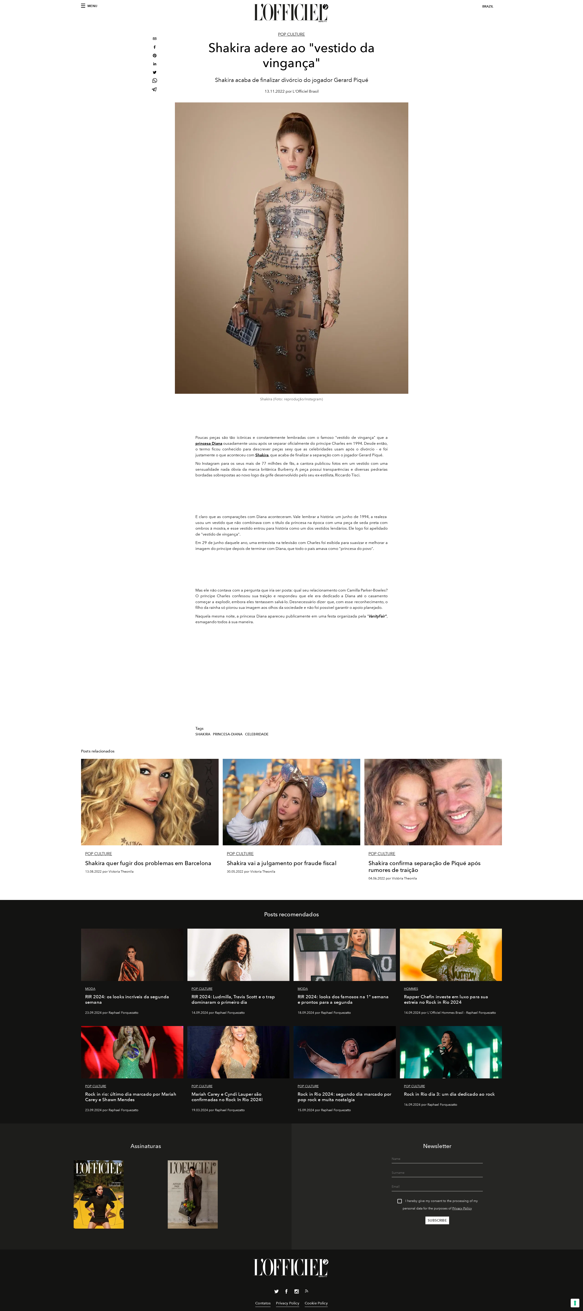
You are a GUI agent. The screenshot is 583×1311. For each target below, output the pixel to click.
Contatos (263, 1303)
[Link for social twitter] (276, 1292)
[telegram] (154, 90)
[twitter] (154, 73)
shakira (202, 734)
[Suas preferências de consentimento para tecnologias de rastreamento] (575, 1303)
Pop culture (291, 34)
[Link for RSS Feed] (306, 1292)
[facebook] (154, 47)
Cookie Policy (316, 1303)
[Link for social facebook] (286, 1292)
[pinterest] (154, 56)
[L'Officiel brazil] (291, 13)
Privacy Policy (462, 1208)
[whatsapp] (154, 81)
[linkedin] (154, 64)
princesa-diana (228, 734)
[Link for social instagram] (296, 1292)
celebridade (257, 734)
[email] (154, 39)
